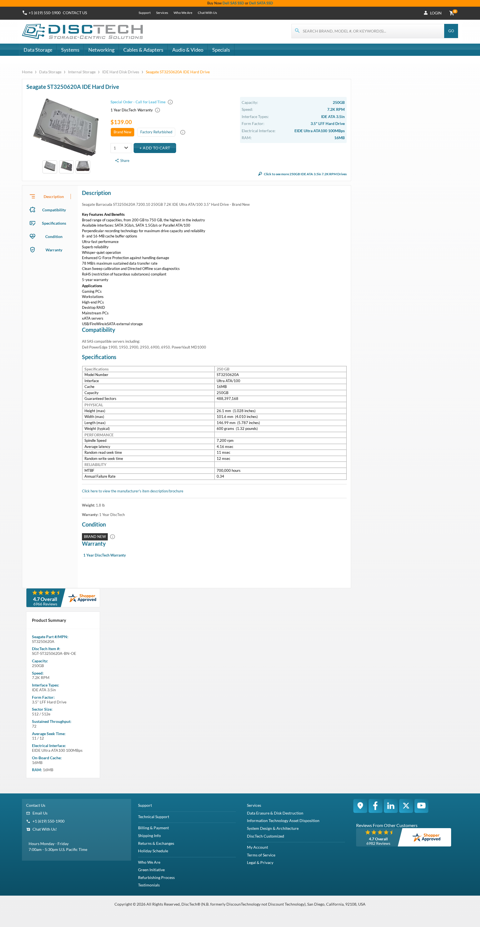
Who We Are (183, 13)
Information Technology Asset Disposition (283, 820)
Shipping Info (149, 835)
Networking (101, 50)
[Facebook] (375, 806)
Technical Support (153, 816)
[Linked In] (391, 806)
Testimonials (149, 885)
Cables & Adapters (143, 50)
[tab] (50, 196)
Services (162, 13)
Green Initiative (151, 869)
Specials (221, 50)
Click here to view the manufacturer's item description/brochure (132, 491)
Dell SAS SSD (233, 3)
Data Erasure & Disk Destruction (275, 813)
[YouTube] (421, 806)
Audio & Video (187, 50)
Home (27, 71)
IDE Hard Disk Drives (120, 71)
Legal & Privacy (260, 862)
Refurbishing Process (156, 877)
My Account (257, 847)
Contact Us (35, 805)
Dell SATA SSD (261, 3)
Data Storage (38, 50)
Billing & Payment (153, 827)
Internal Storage (81, 71)
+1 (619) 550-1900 (45, 12)
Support (145, 13)
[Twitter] (406, 806)
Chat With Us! (44, 829)
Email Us (40, 813)
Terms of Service (261, 855)
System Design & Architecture (273, 828)
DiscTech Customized (265, 836)
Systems (70, 50)
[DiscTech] (83, 31)
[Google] (360, 806)
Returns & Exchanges (156, 843)
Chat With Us (207, 13)
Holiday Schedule (153, 850)
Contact (75, 12)
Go (451, 31)
